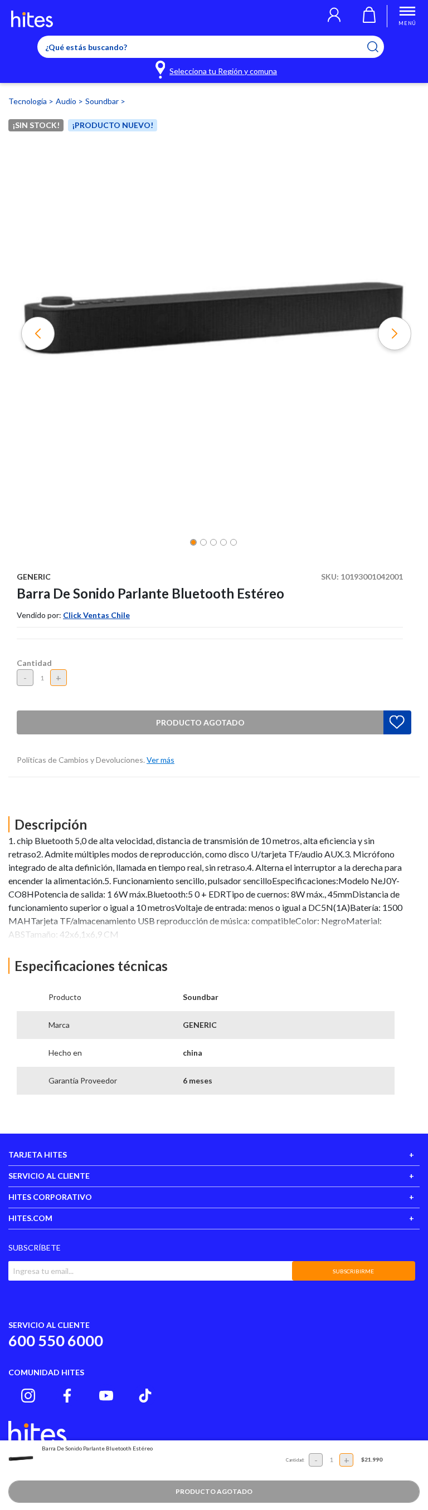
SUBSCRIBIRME (353, 1271)
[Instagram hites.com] (28, 1396)
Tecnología (28, 101)
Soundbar (102, 101)
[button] (334, 16)
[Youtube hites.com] (106, 1396)
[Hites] (32, 19)
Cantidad (34, 663)
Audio (67, 101)
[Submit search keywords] (380, 47)
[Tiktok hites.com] (145, 1396)
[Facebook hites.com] (67, 1396)
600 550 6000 (55, 1340)
